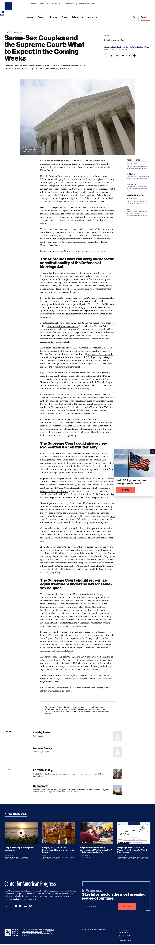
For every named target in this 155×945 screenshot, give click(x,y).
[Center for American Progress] (9, 10)
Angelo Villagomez (22, 858)
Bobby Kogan (132, 858)
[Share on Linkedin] (117, 55)
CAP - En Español (124, 935)
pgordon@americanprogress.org (137, 203)
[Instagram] (20, 906)
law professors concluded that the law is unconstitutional (76, 365)
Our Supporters (124, 938)
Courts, (118, 49)
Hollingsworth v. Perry (61, 481)
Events (53, 17)
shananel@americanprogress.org (137, 168)
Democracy (40, 786)
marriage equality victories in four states (67, 207)
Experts (42, 17)
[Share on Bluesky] (123, 55)
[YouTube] (16, 906)
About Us (92, 17)
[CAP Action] (12, 932)
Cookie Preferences (125, 940)
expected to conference (101, 235)
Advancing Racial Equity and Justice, (118, 47)
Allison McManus (142, 858)
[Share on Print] (134, 55)
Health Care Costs (87, 3)
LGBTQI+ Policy (43, 770)
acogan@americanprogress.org (137, 215)
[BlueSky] (30, 906)
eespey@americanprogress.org (137, 178)
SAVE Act (56, 3)
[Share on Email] (128, 55)
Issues (30, 17)
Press (64, 17)
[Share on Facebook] (111, 55)
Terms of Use (123, 930)
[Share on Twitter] (106, 55)
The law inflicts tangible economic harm (66, 279)
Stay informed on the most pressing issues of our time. (114, 894)
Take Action (78, 17)
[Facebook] (11, 906)
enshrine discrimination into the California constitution (79, 456)
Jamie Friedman (122, 858)
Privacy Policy (123, 932)
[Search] (134, 18)
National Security (70, 3)
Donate (144, 17)
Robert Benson (47, 858)
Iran (48, 3)
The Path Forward (37, 3)
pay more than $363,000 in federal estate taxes (88, 307)
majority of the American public (73, 360)
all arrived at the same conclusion (62, 326)
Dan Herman (56, 858)
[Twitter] (6, 906)
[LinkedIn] (25, 906)
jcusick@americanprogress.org (137, 189)
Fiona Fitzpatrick (10, 858)
